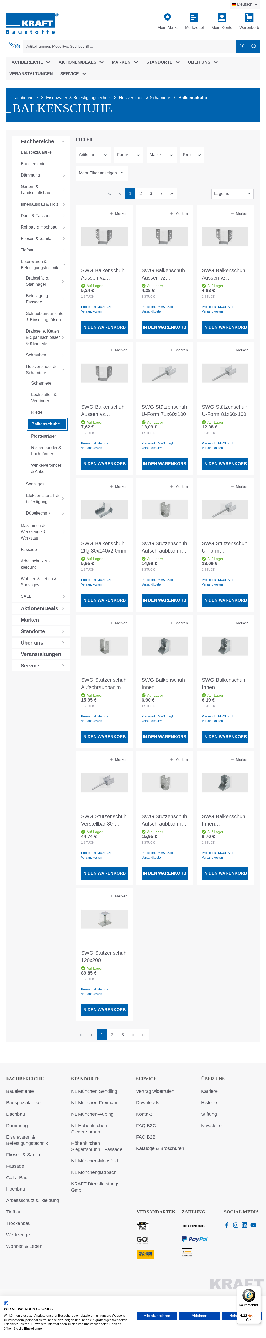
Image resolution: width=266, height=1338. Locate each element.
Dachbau (15, 1114)
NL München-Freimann (95, 1102)
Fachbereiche (25, 1078)
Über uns (213, 1078)
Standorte (85, 1078)
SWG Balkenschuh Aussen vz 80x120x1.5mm (163, 274)
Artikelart (87, 155)
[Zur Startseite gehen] (32, 23)
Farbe (122, 155)
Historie (209, 1102)
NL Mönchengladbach (93, 1172)
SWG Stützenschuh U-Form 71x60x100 (164, 410)
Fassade (15, 1166)
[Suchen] (254, 46)
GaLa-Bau (17, 1177)
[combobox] (129, 46)
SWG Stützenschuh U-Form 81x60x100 (224, 410)
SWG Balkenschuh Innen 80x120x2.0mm (223, 684)
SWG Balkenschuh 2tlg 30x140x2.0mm (104, 547)
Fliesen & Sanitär (24, 1154)
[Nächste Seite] (161, 193)
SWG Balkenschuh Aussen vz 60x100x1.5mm (102, 274)
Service (146, 1078)
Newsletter (212, 1125)
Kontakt (144, 1114)
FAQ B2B (146, 1137)
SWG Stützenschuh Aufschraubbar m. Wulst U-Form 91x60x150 (104, 684)
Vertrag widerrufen (155, 1091)
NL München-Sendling (94, 1091)
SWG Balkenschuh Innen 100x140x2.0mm (163, 684)
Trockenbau (18, 1223)
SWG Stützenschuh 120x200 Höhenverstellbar (104, 957)
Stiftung (209, 1114)
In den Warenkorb (104, 327)
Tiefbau (14, 1211)
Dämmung (17, 1125)
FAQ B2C (146, 1125)
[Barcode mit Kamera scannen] (242, 46)
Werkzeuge (18, 1234)
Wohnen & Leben (24, 1246)
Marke (155, 155)
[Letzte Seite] (172, 193)
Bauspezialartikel (24, 1102)
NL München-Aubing (92, 1114)
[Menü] (258, 1289)
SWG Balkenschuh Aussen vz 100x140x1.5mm (223, 274)
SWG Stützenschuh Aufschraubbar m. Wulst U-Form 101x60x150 (164, 820)
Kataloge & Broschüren (160, 1148)
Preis (187, 155)
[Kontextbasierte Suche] (14, 45)
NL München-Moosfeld (94, 1161)
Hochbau (15, 1189)
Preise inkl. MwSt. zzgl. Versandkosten (97, 309)
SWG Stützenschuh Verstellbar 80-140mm (104, 820)
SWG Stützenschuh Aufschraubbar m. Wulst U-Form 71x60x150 (164, 547)
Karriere (209, 1091)
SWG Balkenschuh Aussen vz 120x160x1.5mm (102, 411)
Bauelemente (20, 1091)
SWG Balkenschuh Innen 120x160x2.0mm (223, 820)
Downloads (147, 1102)
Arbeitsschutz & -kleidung (32, 1200)
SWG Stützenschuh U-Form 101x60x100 (224, 547)
